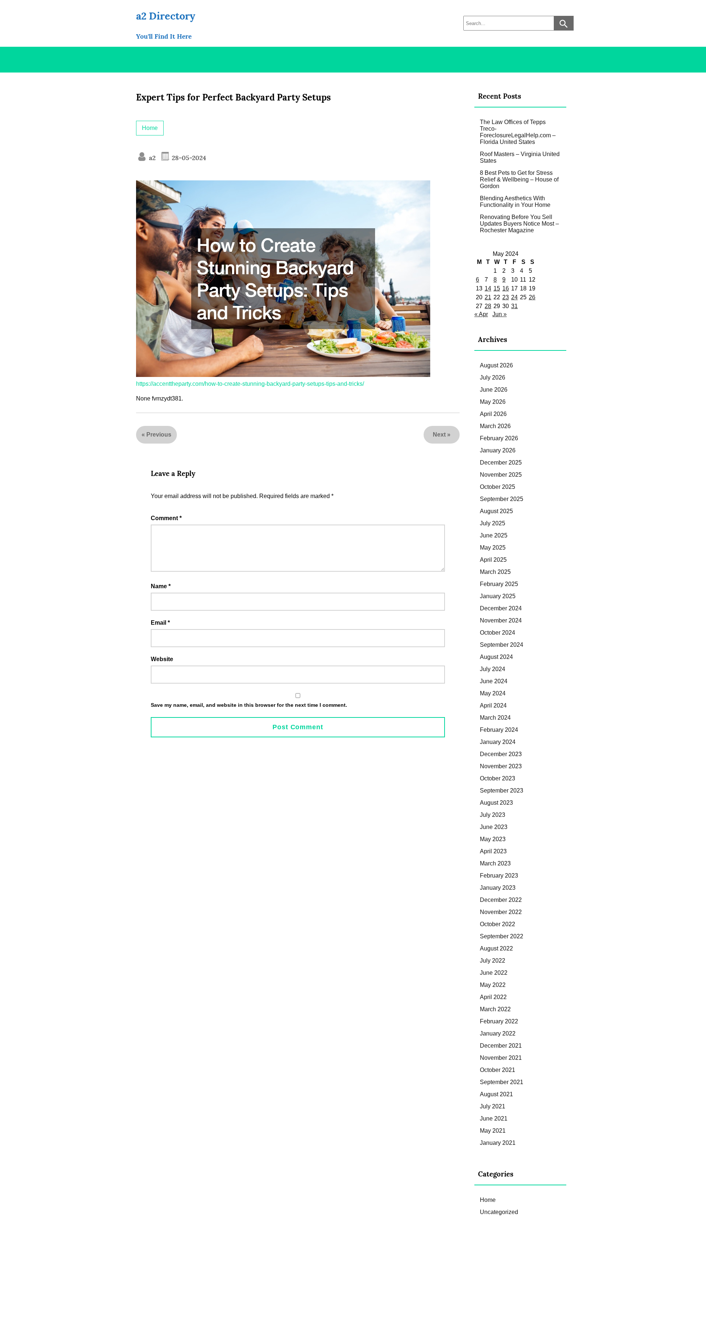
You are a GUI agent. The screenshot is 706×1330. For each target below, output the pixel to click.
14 (488, 288)
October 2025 (497, 487)
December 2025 (501, 462)
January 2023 (498, 888)
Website (162, 659)
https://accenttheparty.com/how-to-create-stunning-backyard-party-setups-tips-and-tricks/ (250, 384)
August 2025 (496, 511)
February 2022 (499, 1021)
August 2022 (496, 948)
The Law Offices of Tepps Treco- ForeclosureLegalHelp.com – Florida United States (518, 132)
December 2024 (501, 608)
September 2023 (501, 790)
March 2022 (495, 1009)
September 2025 (501, 499)
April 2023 (493, 851)
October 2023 (497, 778)
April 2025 (493, 560)
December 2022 (501, 900)
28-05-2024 (188, 158)
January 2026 (498, 450)
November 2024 (501, 620)
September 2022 (501, 936)
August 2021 (496, 1094)
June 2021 (493, 1118)
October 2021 (497, 1070)
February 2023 (499, 875)
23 (505, 297)
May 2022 (493, 985)
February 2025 (499, 584)
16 (505, 288)
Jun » (499, 314)
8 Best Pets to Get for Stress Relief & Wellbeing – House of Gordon (519, 179)
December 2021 (501, 1046)
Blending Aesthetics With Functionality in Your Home (515, 201)
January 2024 (498, 742)
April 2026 (493, 414)
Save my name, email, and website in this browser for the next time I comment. (249, 705)
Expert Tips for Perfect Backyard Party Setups (233, 97)
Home (150, 128)
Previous (158, 434)
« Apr (481, 314)
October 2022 (497, 924)
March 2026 (495, 426)
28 (488, 306)
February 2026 (499, 438)
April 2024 (493, 705)
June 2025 (493, 535)
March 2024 (495, 718)
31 (514, 306)
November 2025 (501, 475)
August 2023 (496, 803)
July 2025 (492, 523)
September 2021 (501, 1082)
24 (514, 297)
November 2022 (501, 912)
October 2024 (497, 632)
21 (488, 297)
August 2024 (496, 657)
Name (161, 586)
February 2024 (499, 730)
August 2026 (496, 365)
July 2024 (492, 669)
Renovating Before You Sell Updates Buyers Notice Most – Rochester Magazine (519, 223)
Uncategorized (499, 1212)
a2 (151, 158)
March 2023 (495, 863)
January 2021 (498, 1143)
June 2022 (493, 973)
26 (532, 297)
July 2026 (492, 377)
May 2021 (493, 1131)
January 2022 (498, 1033)
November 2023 (501, 766)
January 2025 (498, 596)
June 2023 (493, 827)
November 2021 (501, 1058)
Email (160, 623)
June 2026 (493, 390)
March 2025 (495, 572)
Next (439, 434)
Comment (166, 518)
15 (496, 288)
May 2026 (493, 402)
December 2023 (501, 754)
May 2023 (493, 839)
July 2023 (492, 815)
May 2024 (493, 693)
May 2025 (493, 547)
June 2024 (493, 681)
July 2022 (492, 960)
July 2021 (492, 1106)
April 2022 (493, 997)
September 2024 (501, 645)
